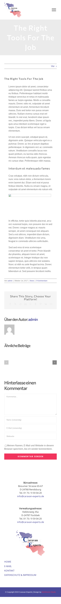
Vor (52, 66)
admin (10, 281)
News (32, 281)
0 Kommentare (41, 281)
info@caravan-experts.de (30, 496)
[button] (6, 362)
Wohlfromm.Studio (49, 592)
